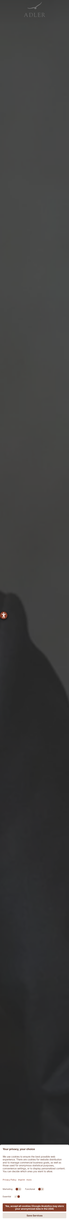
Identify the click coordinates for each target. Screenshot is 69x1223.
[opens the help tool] (3, 615)
